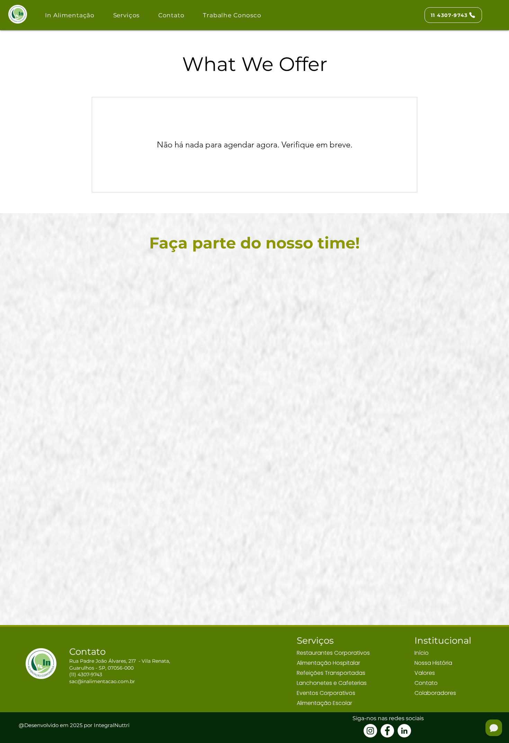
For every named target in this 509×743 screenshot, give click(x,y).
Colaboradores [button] (435, 693)
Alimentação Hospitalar (328, 663)
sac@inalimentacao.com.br (102, 681)
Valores (424, 673)
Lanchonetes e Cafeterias (332, 683)
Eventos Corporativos (326, 693)
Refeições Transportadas (331, 673)
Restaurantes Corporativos (333, 653)
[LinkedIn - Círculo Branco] (404, 730)
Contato (426, 683)
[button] (126, 15)
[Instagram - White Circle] (370, 730)
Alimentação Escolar (324, 703)
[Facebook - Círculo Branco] (387, 730)
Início (421, 653)
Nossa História (433, 663)
